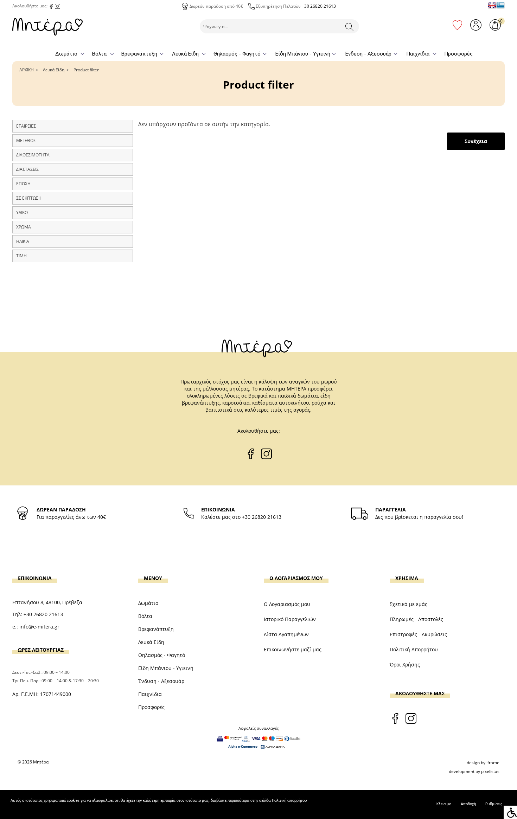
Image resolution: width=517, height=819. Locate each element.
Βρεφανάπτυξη (139, 54)
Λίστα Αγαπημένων (286, 634)
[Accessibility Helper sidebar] (510, 812)
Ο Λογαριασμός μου (287, 604)
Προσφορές (458, 54)
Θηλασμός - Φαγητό (237, 54)
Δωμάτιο (66, 54)
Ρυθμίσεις (493, 804)
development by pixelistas (474, 771)
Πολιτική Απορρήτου (414, 649)
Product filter (86, 70)
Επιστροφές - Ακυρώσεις (418, 634)
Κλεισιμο (443, 804)
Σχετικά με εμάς (408, 604)
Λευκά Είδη (185, 54)
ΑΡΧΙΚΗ (26, 70)
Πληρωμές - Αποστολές (416, 619)
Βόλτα (99, 54)
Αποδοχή (468, 804)
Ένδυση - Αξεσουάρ (368, 54)
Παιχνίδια (417, 54)
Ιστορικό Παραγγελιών (290, 619)
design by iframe (483, 763)
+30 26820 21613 (319, 6)
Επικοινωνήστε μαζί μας (292, 649)
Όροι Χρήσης (405, 664)
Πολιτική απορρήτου (289, 801)
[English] (492, 5)
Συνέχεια (476, 141)
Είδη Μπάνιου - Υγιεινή (302, 54)
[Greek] (500, 5)
